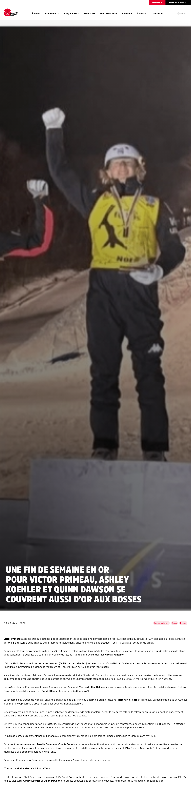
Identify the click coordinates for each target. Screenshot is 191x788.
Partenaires (89, 13)
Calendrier (157, 2)
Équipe (35, 13)
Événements (51, 13)
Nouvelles (158, 13)
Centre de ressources (178, 2)
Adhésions (126, 13)
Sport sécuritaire (108, 13)
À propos (141, 13)
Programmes (70, 13)
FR (181, 14)
